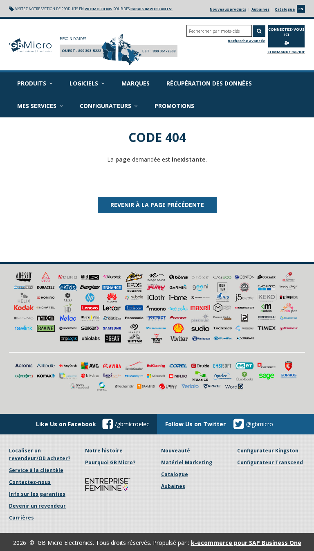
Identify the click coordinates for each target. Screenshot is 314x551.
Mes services (36, 106)
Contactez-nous (30, 482)
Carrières (21, 517)
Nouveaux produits (228, 9)
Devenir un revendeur (37, 505)
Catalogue (285, 9)
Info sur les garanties (37, 493)
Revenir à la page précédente (157, 205)
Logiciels (84, 83)
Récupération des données (209, 83)
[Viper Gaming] (157, 338)
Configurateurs (105, 106)
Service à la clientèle (36, 470)
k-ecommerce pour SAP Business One (246, 543)
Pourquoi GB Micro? (110, 462)
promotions (98, 8)
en (300, 8)
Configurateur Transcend (270, 462)
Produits (31, 83)
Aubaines (260, 9)
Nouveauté (175, 450)
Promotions (174, 106)
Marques (135, 83)
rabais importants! (151, 8)
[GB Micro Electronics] (30, 45)
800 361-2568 (164, 51)
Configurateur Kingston (267, 450)
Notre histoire (104, 450)
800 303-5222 (89, 50)
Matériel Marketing (186, 462)
